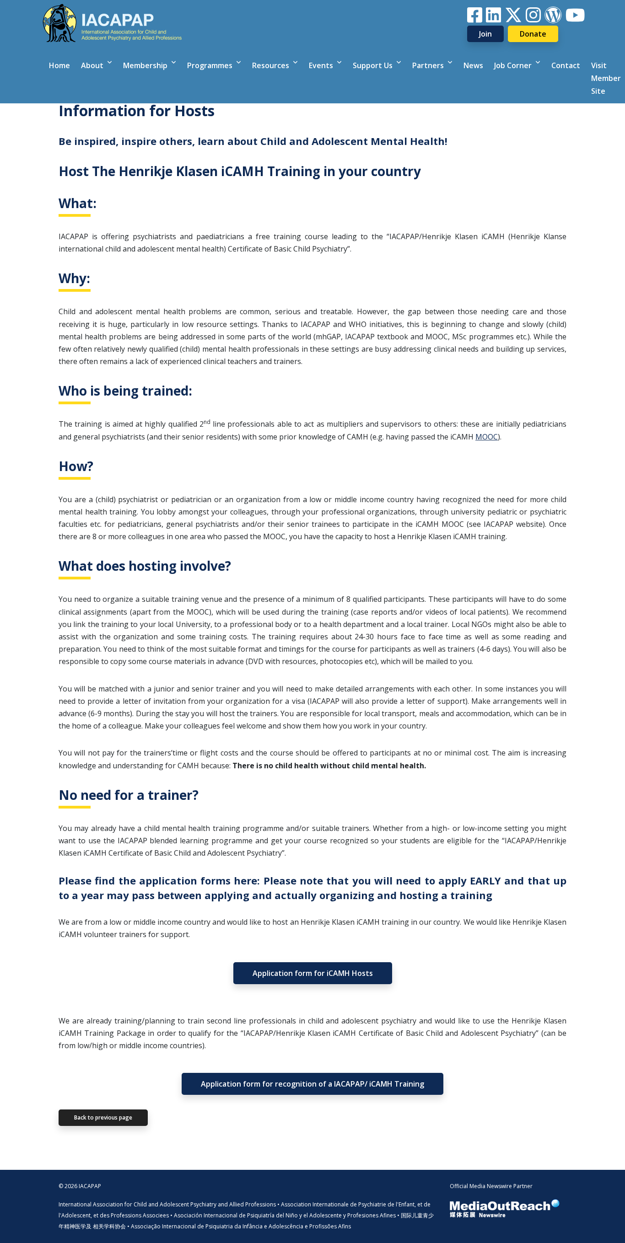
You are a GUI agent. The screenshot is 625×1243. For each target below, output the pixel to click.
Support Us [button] (373, 65)
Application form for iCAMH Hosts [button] (313, 973)
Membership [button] (146, 65)
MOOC (486, 437)
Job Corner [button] (513, 65)
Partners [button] (429, 65)
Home (59, 65)
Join (485, 34)
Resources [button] (271, 65)
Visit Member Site (606, 78)
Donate (533, 34)
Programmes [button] (210, 65)
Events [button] (322, 65)
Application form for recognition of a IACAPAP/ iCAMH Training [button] (312, 1084)
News (473, 65)
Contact (565, 65)
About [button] (93, 65)
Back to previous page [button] (103, 1117)
